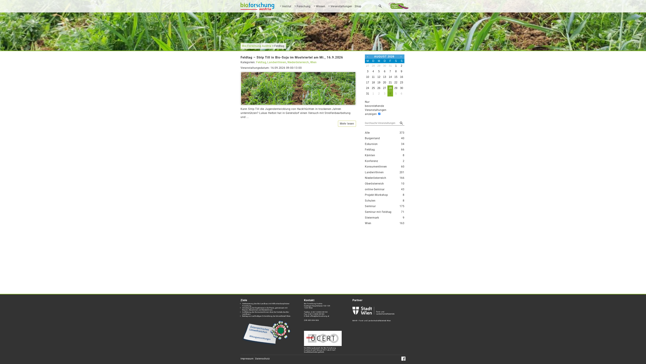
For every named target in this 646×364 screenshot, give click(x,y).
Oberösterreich (384, 183)
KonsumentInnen (384, 166)
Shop (358, 6)
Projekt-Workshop (384, 194)
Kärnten (384, 155)
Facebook (403, 359)
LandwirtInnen (276, 62)
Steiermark (384, 217)
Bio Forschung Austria (256, 46)
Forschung (304, 6)
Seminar (384, 206)
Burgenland (384, 138)
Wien (313, 62)
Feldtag (261, 62)
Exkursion (384, 144)
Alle (384, 132)
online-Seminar (384, 189)
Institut (286, 6)
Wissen (320, 6)
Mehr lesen (347, 123)
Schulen (384, 200)
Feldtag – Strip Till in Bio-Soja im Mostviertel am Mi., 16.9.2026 (292, 57)
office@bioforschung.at (319, 316)
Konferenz (384, 161)
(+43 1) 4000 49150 (319, 312)
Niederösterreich (298, 62)
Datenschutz (262, 358)
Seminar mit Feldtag (384, 212)
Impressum (247, 358)
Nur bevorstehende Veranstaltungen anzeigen (371, 108)
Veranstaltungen (341, 6)
